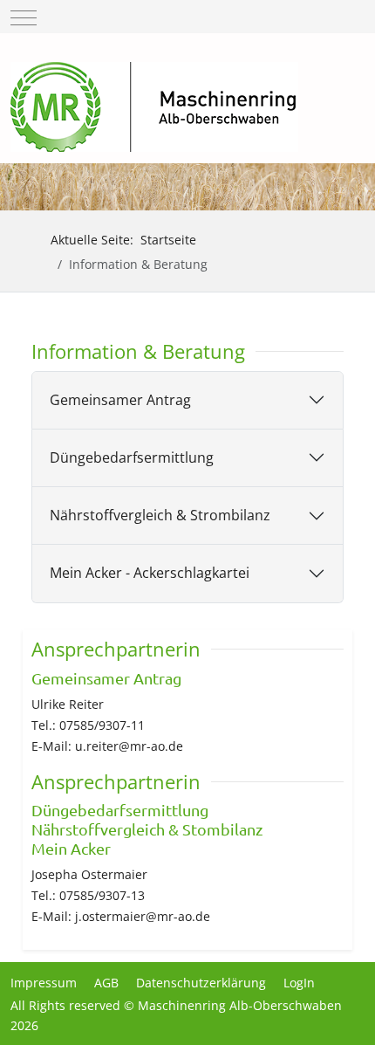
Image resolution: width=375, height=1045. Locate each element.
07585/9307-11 (102, 725)
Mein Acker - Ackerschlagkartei (149, 572)
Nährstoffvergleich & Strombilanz (160, 515)
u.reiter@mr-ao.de (129, 746)
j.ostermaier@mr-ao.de (142, 916)
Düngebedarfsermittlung (132, 457)
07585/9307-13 (102, 895)
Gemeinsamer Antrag (120, 399)
